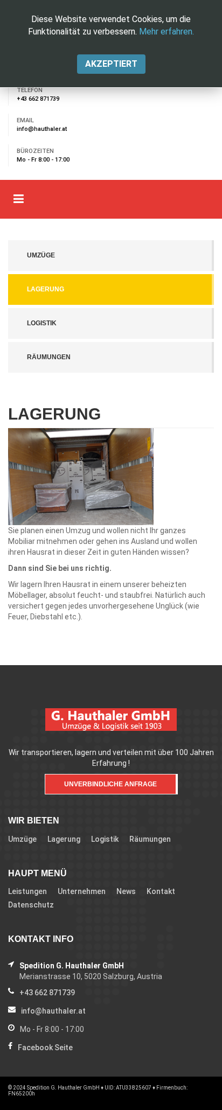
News (126, 891)
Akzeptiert (111, 64)
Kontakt (161, 891)
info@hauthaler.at (42, 128)
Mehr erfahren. (166, 31)
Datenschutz (31, 904)
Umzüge (41, 255)
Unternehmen (82, 891)
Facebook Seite (45, 1047)
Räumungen (49, 357)
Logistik (42, 323)
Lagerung (45, 289)
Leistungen (27, 891)
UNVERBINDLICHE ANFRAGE (110, 784)
